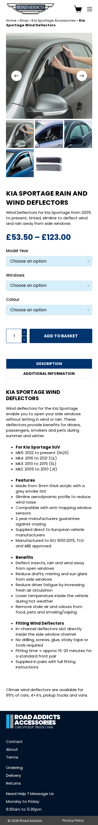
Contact (14, 741)
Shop (24, 20)
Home (11, 20)
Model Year (17, 250)
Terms (12, 757)
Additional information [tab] (49, 373)
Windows (15, 275)
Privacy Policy (73, 820)
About (12, 749)
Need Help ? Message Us (30, 793)
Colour (13, 299)
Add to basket (61, 336)
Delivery (13, 775)
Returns (13, 783)
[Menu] (89, 9)
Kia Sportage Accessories (54, 20)
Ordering (14, 767)
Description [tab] (49, 363)
